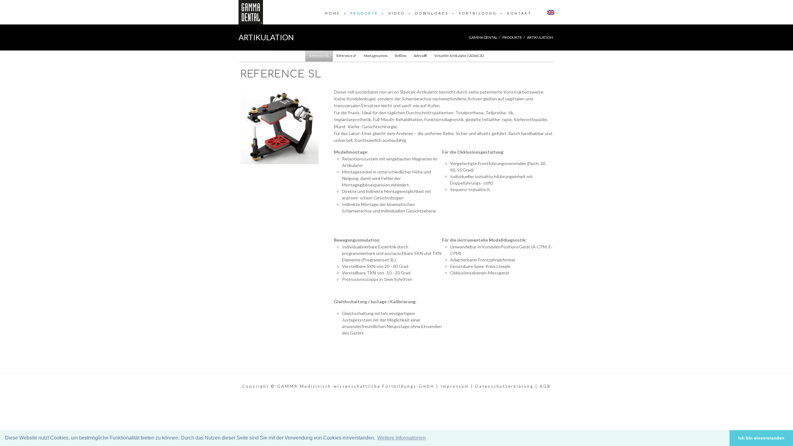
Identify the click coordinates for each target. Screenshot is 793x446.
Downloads (432, 13)
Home (332, 13)
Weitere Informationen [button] (401, 437)
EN (550, 12)
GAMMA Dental (483, 37)
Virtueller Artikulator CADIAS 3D (459, 56)
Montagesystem (376, 56)
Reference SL (319, 56)
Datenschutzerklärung (504, 386)
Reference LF (346, 56)
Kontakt (519, 13)
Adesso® (420, 56)
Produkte (364, 13)
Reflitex (400, 56)
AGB (545, 386)
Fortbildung (478, 13)
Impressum (454, 386)
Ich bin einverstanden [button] (761, 437)
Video (396, 13)
